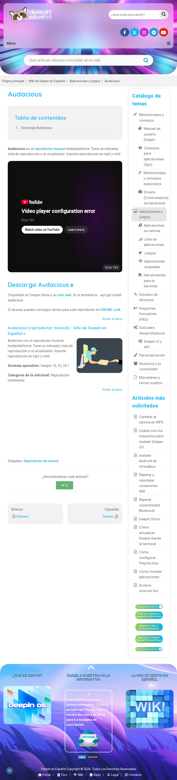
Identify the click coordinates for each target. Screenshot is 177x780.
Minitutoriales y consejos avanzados (155, 178)
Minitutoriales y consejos (151, 118)
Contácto (135, 775)
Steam (108, 516)
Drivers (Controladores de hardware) (156, 197)
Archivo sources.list (148, 588)
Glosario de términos (148, 297)
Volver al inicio (112, 319)
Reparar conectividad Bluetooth (149, 505)
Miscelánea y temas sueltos (150, 380)
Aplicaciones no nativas (154, 228)
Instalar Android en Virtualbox (148, 461)
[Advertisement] (65, 424)
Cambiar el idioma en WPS (151, 420)
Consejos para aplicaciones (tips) (154, 156)
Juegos (150, 253)
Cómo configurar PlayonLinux (148, 557)
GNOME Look (110, 310)
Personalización (152, 355)
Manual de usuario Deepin (152, 134)
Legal (115, 775)
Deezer (22, 516)
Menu (11, 43)
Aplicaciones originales (154, 264)
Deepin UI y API (153, 344)
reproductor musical (50, 149)
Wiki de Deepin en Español (47, 81)
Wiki (80, 775)
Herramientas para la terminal (155, 280)
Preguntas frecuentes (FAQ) (148, 314)
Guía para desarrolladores (152, 330)
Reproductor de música (41, 461)
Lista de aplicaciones (154, 242)
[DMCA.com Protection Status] (88, 757)
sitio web (64, 295)
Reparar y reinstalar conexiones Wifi (148, 483)
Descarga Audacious (36, 128)
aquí (100, 710)
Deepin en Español (53, 769)
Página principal (13, 81)
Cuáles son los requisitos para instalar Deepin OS (151, 438)
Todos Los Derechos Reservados (114, 769)
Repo (97, 775)
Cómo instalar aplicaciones (150, 574)
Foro (64, 775)
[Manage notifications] (9, 770)
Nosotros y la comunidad (150, 366)
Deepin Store (149, 519)
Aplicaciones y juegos (85, 81)
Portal (46, 775)
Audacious (112, 81)
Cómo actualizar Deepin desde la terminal (150, 535)
